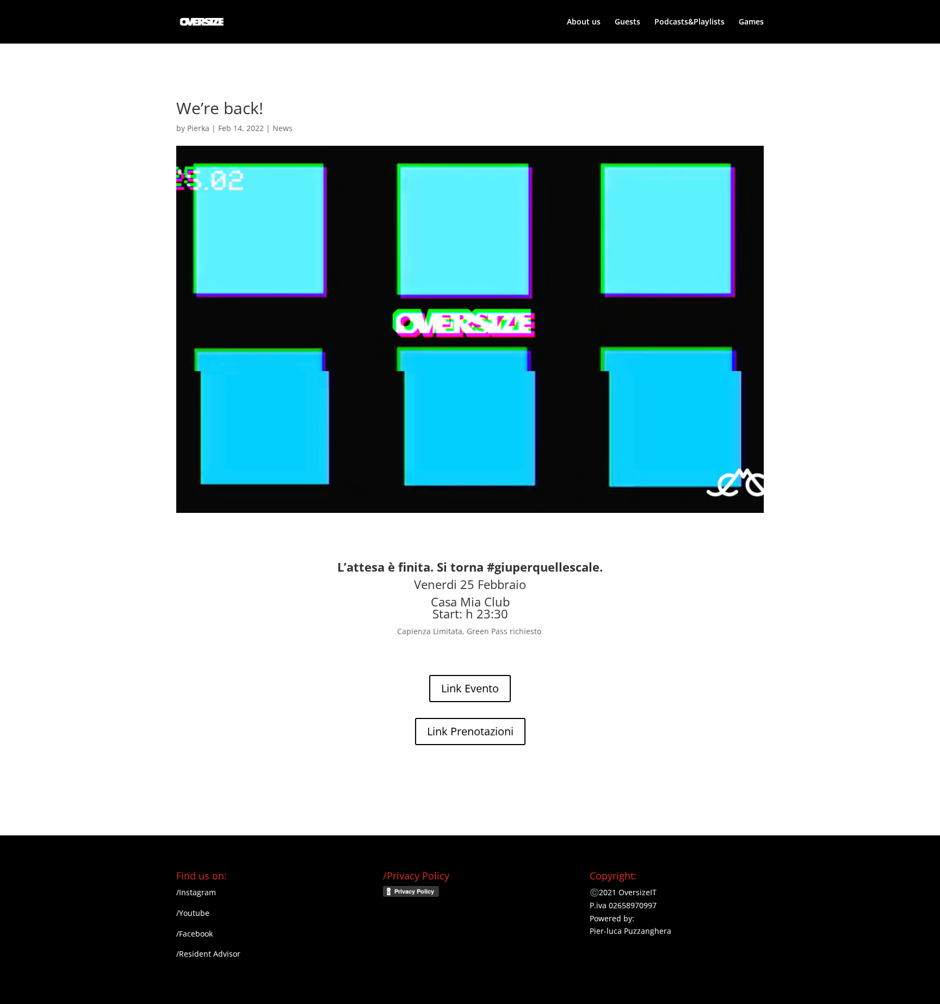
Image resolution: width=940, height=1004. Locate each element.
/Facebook (194, 933)
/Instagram (196, 892)
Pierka (198, 128)
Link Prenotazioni (470, 731)
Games (751, 22)
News (283, 128)
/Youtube (192, 913)
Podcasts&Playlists (689, 22)
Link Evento (470, 688)
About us (584, 22)
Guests (627, 22)
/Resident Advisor (208, 954)
